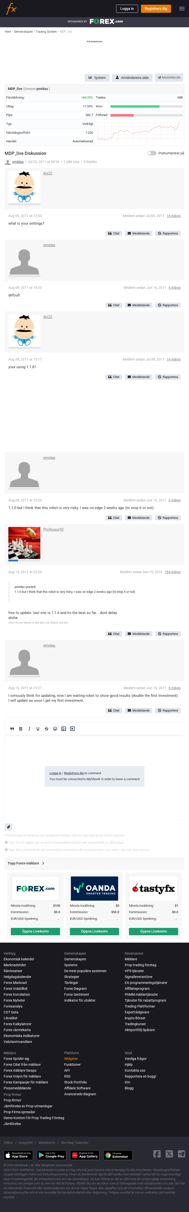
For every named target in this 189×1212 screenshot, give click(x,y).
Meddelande (170, 77)
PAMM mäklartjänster (141, 994)
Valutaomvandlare (18, 1042)
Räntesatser (13, 971)
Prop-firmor (12, 1100)
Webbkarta (46, 1143)
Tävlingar (71, 983)
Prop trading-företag (140, 965)
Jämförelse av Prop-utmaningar (28, 1106)
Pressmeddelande (17, 1088)
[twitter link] (169, 1154)
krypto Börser (135, 1018)
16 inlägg (174, 216)
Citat (116, 233)
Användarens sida (135, 78)
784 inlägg (173, 572)
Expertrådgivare (137, 1012)
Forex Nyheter (14, 1000)
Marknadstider (15, 965)
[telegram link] (181, 1154)
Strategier (71, 977)
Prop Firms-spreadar (19, 1112)
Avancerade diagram (80, 1094)
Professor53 (53, 529)
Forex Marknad (15, 983)
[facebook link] (157, 1154)
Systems (70, 965)
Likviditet (10, 1018)
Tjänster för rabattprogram (145, 1000)
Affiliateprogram (137, 989)
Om (127, 1082)
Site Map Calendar (75, 1143)
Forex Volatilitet (16, 989)
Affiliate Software (77, 1088)
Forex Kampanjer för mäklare (26, 1082)
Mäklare (131, 959)
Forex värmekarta (17, 1030)
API (67, 1070)
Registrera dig (156, 9)
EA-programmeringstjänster (146, 983)
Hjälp (129, 1064)
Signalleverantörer (139, 977)
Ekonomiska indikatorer (22, 1036)
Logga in (127, 9)
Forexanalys (13, 1006)
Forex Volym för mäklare (22, 1076)
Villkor (8, 1143)
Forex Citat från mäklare (22, 1064)
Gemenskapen (75, 959)
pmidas (42, 89)
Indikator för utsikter (79, 1000)
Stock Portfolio (75, 1082)
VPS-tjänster (134, 971)
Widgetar (71, 1059)
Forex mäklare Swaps (20, 1070)
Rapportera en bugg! (140, 1076)
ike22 (47, 173)
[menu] (182, 8)
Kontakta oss (135, 1070)
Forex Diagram (75, 989)
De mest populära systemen (85, 971)
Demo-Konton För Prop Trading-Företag (34, 1118)
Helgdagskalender (17, 977)
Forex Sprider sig (16, 1059)
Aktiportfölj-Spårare (140, 1030)
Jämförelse (12, 1124)
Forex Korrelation (17, 994)
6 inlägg (175, 288)
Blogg (129, 1088)
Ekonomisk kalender (19, 959)
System (100, 78)
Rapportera (170, 233)
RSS (67, 1076)
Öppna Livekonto (35, 931)
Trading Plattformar (140, 1006)
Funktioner (72, 1064)
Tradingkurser (135, 1024)
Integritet (26, 1143)
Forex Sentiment (76, 994)
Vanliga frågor (136, 1059)
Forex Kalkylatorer (18, 1024)
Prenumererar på (171, 153)
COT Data (11, 1012)
